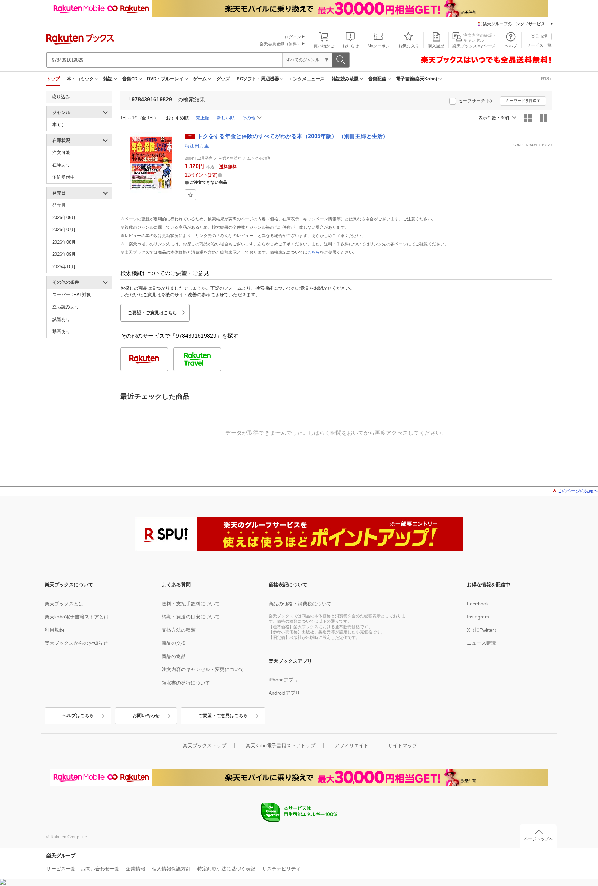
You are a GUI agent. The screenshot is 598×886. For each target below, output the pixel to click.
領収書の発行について (186, 683)
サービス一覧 (539, 45)
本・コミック (80, 78)
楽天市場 (539, 36)
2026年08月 (64, 242)
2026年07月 (64, 229)
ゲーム (200, 78)
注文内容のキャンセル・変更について (203, 669)
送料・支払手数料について (191, 603)
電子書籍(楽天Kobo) (416, 78)
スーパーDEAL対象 (71, 294)
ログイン (292, 37)
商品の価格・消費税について (300, 603)
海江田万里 (197, 145)
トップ (53, 78)
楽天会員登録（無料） (280, 44)
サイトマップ (402, 745)
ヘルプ (511, 46)
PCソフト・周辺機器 (258, 78)
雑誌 (107, 78)
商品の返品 (174, 656)
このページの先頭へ (578, 491)
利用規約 (54, 630)
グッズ (223, 78)
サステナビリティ (281, 868)
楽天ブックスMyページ (473, 46)
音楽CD (129, 78)
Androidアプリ (284, 693)
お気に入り (408, 46)
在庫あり (61, 165)
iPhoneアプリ (283, 679)
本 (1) (57, 124)
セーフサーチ (471, 100)
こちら (313, 252)
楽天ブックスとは (64, 603)
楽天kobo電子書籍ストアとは (77, 617)
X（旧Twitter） (483, 630)
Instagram (478, 617)
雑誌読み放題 (345, 78)
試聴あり (61, 319)
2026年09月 (64, 254)
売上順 (202, 117)
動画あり (61, 331)
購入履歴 (436, 46)
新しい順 (226, 117)
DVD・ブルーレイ (165, 78)
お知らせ (350, 46)
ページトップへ (538, 839)
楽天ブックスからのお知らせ (76, 643)
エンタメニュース (307, 78)
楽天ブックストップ (204, 745)
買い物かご (324, 46)
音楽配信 (377, 78)
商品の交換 (174, 643)
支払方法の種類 (179, 630)
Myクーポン (379, 46)
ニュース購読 (481, 643)
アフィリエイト (352, 745)
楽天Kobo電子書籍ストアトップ (280, 745)
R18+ (546, 78)
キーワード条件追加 (523, 101)
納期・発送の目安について (191, 617)
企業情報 (135, 868)
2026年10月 (64, 266)
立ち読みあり (65, 306)
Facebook (478, 603)
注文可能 (61, 152)
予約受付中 (63, 177)
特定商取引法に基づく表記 (226, 868)
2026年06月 (64, 217)
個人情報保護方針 (171, 868)
